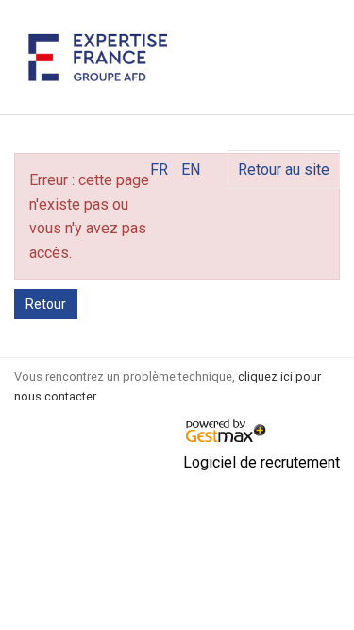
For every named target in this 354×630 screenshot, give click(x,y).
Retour (45, 304)
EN (190, 170)
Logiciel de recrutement (261, 462)
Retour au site (283, 170)
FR (159, 170)
